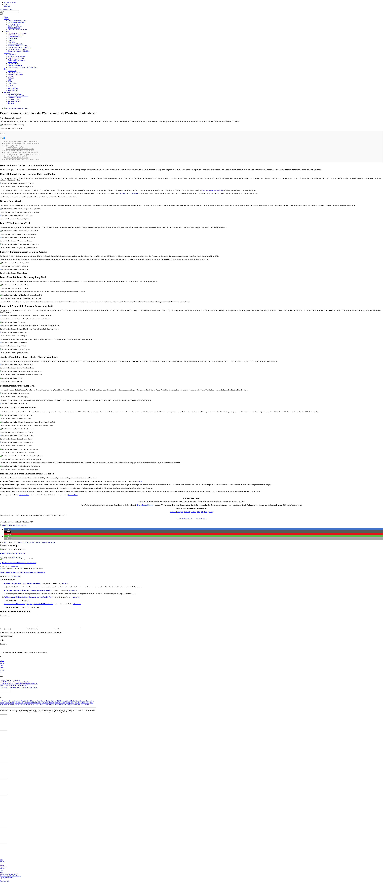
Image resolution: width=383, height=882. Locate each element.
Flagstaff (23, 701)
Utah (45, 704)
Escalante (17, 701)
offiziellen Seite (24, 495)
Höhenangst (63, 701)
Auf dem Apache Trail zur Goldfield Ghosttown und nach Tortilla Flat (27, 597)
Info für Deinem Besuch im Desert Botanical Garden (22, 159)
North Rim (32, 703)
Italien (73, 701)
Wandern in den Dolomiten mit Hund (12, 553)
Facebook (173, 512)
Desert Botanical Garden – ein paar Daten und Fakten (22, 143)
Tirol (36, 704)
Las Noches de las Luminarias (128, 193)
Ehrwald (11, 701)
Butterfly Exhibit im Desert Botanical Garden (20, 149)
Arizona (19, 542)
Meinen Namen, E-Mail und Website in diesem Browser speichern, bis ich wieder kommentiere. (32, 632)
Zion (64, 704)
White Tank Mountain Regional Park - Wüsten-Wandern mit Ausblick (28, 590)
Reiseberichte (27, 542)
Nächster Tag (200, 518)
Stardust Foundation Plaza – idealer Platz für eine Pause (23, 154)
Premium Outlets (60, 703)
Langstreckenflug (85, 701)
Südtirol (25, 704)
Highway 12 (55, 701)
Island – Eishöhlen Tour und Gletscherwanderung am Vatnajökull (22, 572)
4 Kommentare (51, 542)
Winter (61, 704)
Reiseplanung (70, 703)
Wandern (55, 704)
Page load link (4, 881)
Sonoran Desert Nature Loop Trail (16, 156)
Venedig (49, 704)
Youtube (193, 512)
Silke (4, 542)
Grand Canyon (31, 701)
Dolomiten (5, 701)
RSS (198, 512)
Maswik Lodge (9, 703)
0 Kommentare (17, 557)
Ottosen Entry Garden (12, 145)
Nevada (26, 703)
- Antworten (65, 583)
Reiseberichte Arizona (39, 542)
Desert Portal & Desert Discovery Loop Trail (20, 150)
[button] (7, 529)
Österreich (86, 704)
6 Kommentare (16, 576)
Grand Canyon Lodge (43, 701)
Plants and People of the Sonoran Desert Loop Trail (22, 152)
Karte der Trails (72, 495)
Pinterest (187, 512)
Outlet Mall (45, 703)
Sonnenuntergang (9, 704)
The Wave (31, 704)
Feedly (211, 512)
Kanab (78, 701)
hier (140, 481)
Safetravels (84, 703)
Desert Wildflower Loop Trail (15, 147)
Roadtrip (77, 703)
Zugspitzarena (71, 704)
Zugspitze (79, 704)
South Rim (18, 704)
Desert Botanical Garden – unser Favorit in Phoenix (22, 141)
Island (69, 701)
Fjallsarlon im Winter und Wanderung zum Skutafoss (18, 563)
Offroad (38, 703)
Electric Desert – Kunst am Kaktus (17, 158)
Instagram (180, 512)
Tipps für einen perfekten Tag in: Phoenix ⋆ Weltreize (22, 583)
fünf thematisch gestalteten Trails (212, 190)
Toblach (40, 704)
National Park (19, 703)
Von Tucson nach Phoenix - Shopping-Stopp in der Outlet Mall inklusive (28, 604)
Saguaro (90, 703)
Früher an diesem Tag (185, 518)
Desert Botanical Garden (145, 505)
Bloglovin (204, 512)
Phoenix (51, 703)
